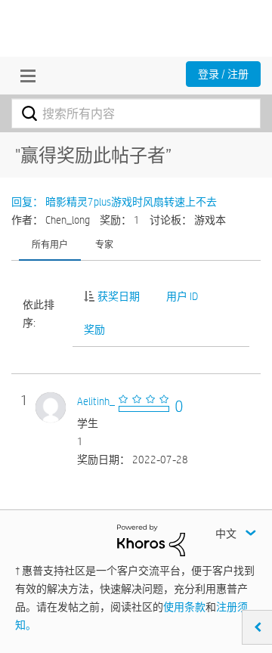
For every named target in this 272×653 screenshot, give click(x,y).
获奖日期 (118, 296)
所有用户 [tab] (50, 244)
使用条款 (184, 607)
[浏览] (24, 75)
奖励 (94, 329)
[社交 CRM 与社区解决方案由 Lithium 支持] (151, 539)
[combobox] (136, 113)
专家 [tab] (104, 244)
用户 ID (182, 296)
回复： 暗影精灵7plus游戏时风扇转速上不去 (114, 202)
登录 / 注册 (223, 74)
